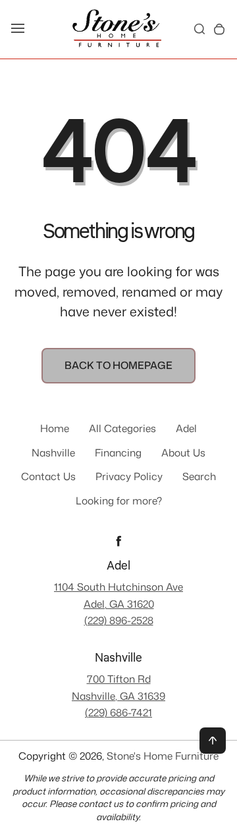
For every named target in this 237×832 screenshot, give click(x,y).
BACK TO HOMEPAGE (118, 365)
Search (199, 476)
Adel (186, 428)
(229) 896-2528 (118, 620)
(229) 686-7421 (118, 712)
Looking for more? (119, 500)
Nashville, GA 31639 (118, 696)
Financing (118, 452)
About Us (183, 452)
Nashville (53, 452)
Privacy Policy (129, 476)
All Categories (122, 428)
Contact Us (48, 476)
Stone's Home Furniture (163, 756)
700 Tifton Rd (119, 679)
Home (54, 428)
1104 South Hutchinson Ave (118, 586)
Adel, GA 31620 (119, 604)
